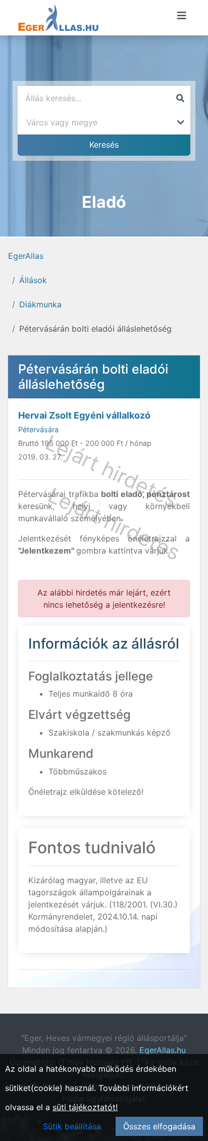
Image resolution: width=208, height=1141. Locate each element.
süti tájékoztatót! (85, 1107)
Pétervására (38, 429)
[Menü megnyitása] (182, 16)
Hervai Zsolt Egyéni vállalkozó (84, 415)
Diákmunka (40, 304)
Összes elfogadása (159, 1126)
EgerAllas (25, 256)
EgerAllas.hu (162, 1050)
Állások (33, 280)
